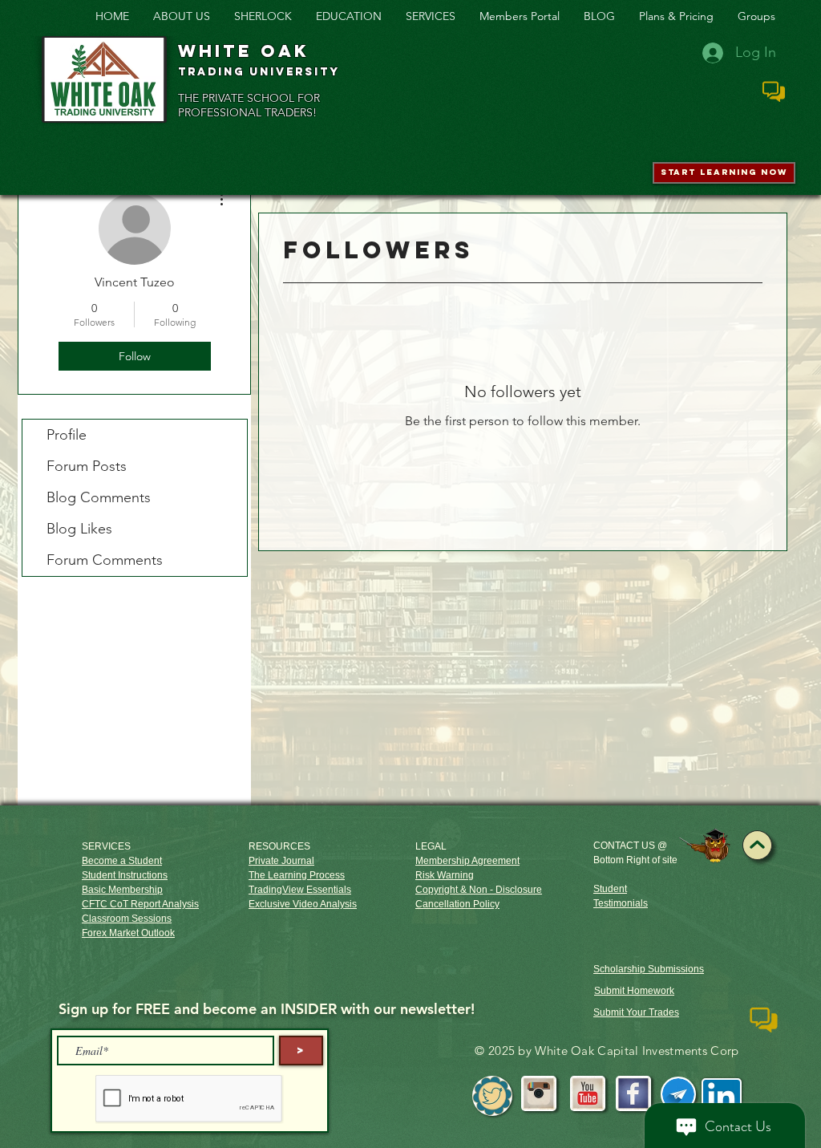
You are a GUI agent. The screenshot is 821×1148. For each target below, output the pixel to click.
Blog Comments (99, 497)
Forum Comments (105, 560)
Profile (67, 435)
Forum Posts (87, 466)
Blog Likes (79, 528)
